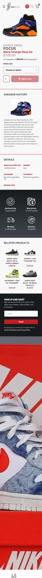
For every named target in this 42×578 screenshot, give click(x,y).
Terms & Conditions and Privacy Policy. (17, 330)
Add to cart (26, 79)
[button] (3, 24)
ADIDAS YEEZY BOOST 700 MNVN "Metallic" (30, 282)
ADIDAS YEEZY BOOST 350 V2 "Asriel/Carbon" (12, 261)
